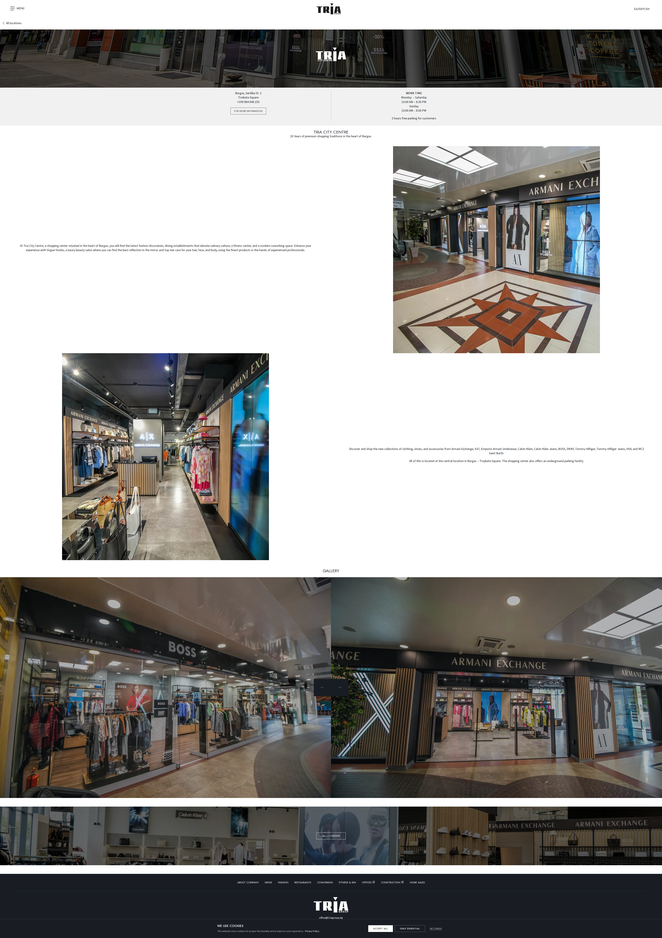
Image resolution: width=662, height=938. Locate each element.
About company (248, 882)
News (268, 882)
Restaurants (302, 882)
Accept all (380, 928)
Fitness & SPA (347, 882)
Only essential (410, 928)
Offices (367, 882)
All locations (14, 23)
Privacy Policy (312, 931)
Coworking (325, 882)
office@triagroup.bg (331, 918)
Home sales (417, 882)
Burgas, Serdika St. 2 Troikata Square (248, 95)
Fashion (283, 882)
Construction (391, 882)
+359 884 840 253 (248, 102)
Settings (436, 928)
